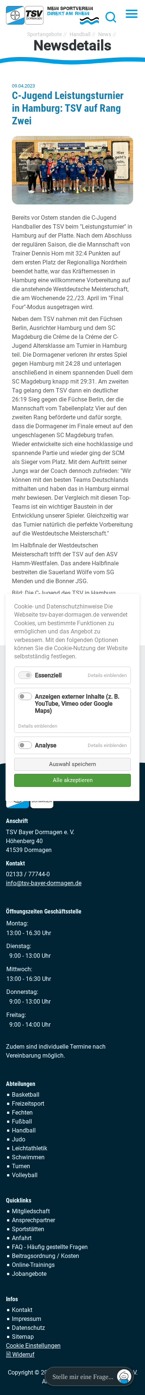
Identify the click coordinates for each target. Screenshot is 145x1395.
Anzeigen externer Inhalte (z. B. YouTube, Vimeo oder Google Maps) (77, 703)
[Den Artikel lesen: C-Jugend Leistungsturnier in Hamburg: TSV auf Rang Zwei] (72, 170)
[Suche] (108, 16)
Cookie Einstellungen (33, 1345)
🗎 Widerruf (20, 1354)
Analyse (46, 745)
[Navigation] (131, 14)
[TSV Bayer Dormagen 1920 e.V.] (52, 15)
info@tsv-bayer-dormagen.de (43, 883)
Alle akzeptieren (73, 780)
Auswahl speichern (72, 764)
